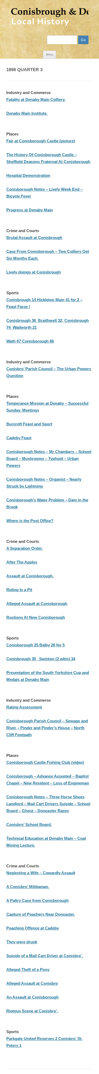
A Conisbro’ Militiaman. (27, 886)
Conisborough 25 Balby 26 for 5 (35, 645)
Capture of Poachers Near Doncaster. (40, 914)
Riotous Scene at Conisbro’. (32, 1011)
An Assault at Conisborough (32, 997)
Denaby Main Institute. (27, 113)
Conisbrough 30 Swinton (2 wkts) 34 (40, 659)
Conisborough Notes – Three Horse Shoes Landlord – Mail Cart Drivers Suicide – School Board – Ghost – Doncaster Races (48, 804)
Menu (49, 54)
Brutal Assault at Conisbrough (34, 237)
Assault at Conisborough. (30, 576)
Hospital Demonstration (28, 175)
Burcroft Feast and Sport (29, 424)
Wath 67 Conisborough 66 (30, 341)
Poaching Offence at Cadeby (32, 928)
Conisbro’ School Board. (29, 824)
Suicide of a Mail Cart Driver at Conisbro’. (44, 955)
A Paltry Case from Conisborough (37, 900)
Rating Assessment (24, 707)
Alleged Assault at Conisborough (36, 603)
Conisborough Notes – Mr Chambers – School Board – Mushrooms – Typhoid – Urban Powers (48, 458)
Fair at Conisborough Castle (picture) (40, 141)
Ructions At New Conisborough (35, 617)
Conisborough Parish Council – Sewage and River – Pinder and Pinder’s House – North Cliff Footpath (47, 728)
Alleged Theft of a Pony (27, 969)
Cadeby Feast (18, 438)
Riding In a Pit (19, 589)
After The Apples (21, 562)
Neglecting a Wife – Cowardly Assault (40, 873)
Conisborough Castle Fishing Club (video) (45, 762)
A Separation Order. (24, 548)
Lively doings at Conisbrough (33, 272)
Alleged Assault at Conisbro (32, 983)
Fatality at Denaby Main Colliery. (35, 99)
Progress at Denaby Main (29, 210)
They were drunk (21, 942)
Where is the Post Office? (29, 520)
